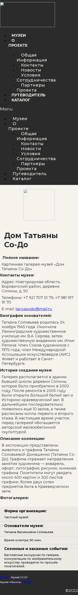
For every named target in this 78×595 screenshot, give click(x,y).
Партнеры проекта (31, 88)
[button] (8, 109)
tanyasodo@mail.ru (34, 309)
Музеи (18, 35)
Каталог (20, 100)
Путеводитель (28, 95)
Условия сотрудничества (36, 78)
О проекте (18, 126)
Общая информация (32, 58)
